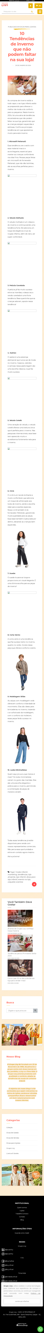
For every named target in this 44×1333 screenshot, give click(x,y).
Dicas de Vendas (12, 1138)
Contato (22, 1216)
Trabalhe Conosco (22, 1213)
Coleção (9, 1127)
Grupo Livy (10, 1148)
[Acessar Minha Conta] (30, 5)
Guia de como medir (22, 1233)
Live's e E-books (12, 1153)
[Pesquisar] (35, 1011)
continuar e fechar (22, 1301)
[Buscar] (32, 12)
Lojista (22, 1210)
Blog (22, 1220)
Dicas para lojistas (13, 1143)
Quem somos (22, 1207)
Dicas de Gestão (12, 1133)
